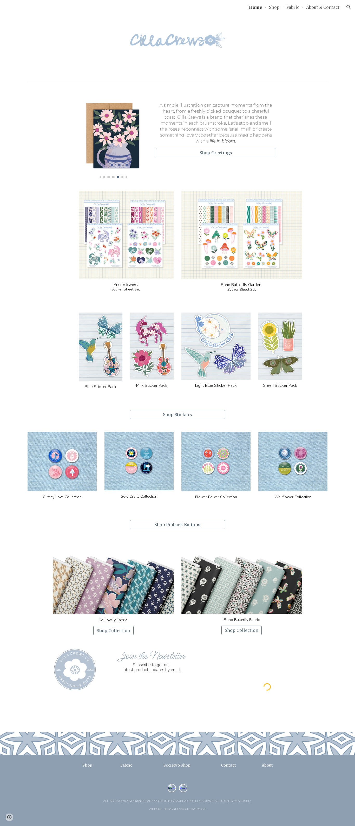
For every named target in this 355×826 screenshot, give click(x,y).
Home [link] (255, 7)
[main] (216, 123)
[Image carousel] (113, 138)
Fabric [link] (292, 7)
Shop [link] (274, 7)
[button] (349, 7)
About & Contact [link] (322, 7)
